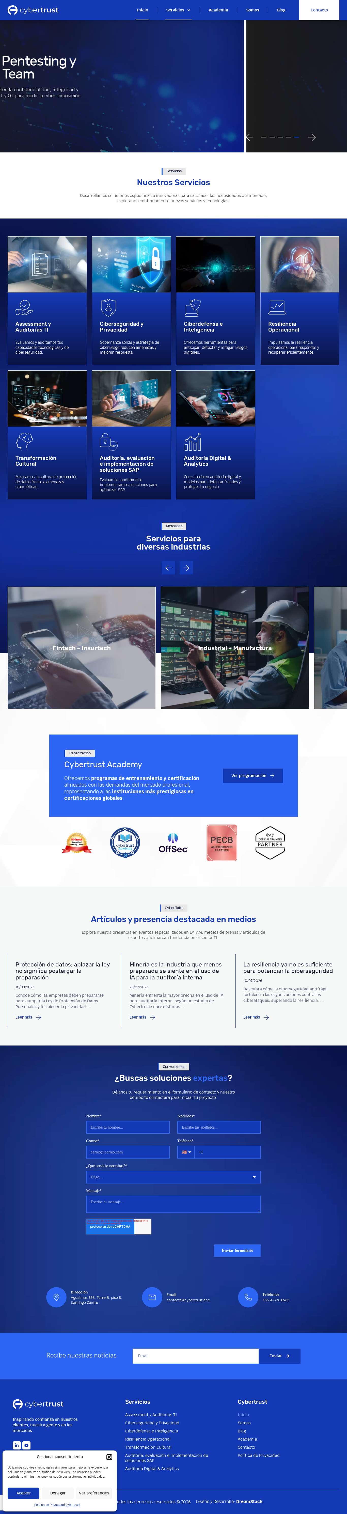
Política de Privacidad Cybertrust (57, 1504)
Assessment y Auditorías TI (151, 1415)
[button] (109, 1457)
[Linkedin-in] (17, 1445)
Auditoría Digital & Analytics (152, 1469)
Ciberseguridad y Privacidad (152, 1423)
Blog (281, 10)
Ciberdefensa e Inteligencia (151, 1431)
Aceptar (24, 1493)
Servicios (175, 10)
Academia (218, 10)
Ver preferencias (94, 1493)
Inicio (142, 10)
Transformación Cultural (148, 1447)
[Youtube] (26, 1445)
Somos (252, 10)
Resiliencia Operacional (147, 1439)
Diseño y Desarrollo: (229, 1502)
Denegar (58, 1493)
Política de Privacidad (259, 1456)
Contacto (246, 1447)
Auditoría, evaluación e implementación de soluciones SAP (166, 1458)
